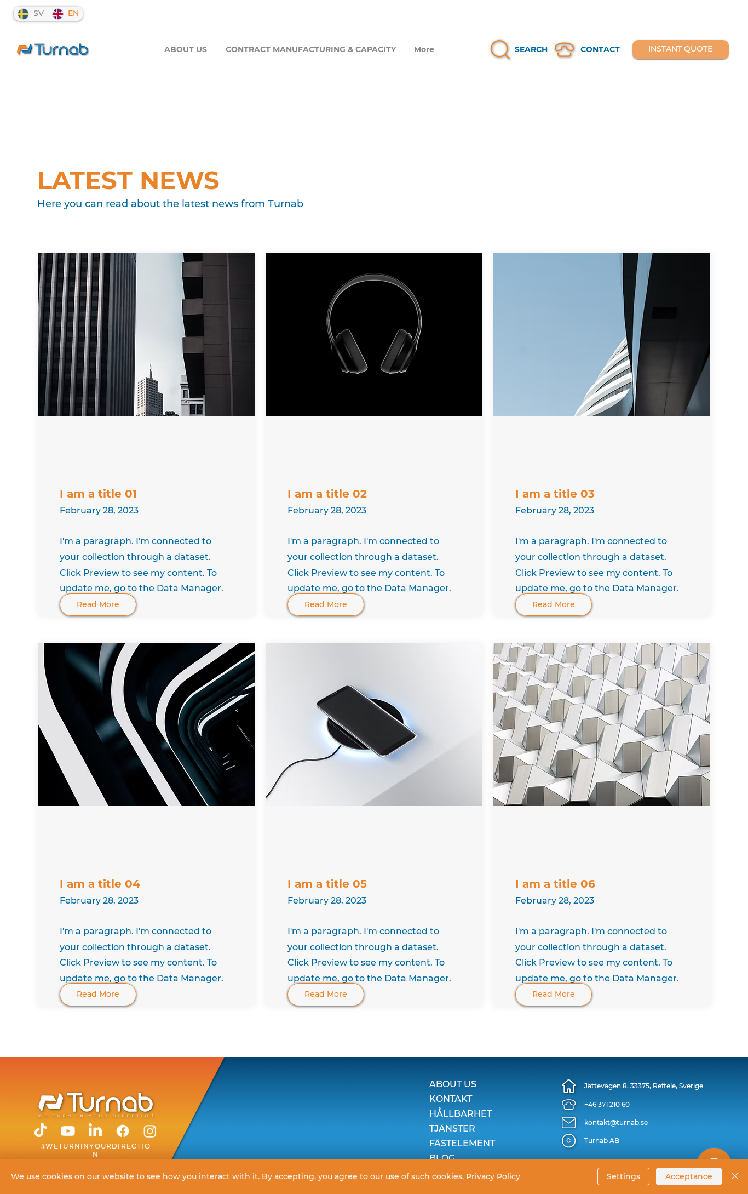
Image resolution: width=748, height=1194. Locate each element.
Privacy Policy (493, 1176)
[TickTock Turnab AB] (40, 1131)
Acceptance (688, 1176)
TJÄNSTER (452, 1128)
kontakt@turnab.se (616, 1122)
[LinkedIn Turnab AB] (95, 1131)
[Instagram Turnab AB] (150, 1131)
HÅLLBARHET (460, 1114)
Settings (623, 1176)
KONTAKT (450, 1099)
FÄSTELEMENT (462, 1143)
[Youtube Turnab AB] (68, 1131)
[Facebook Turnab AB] (122, 1131)
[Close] (734, 1176)
